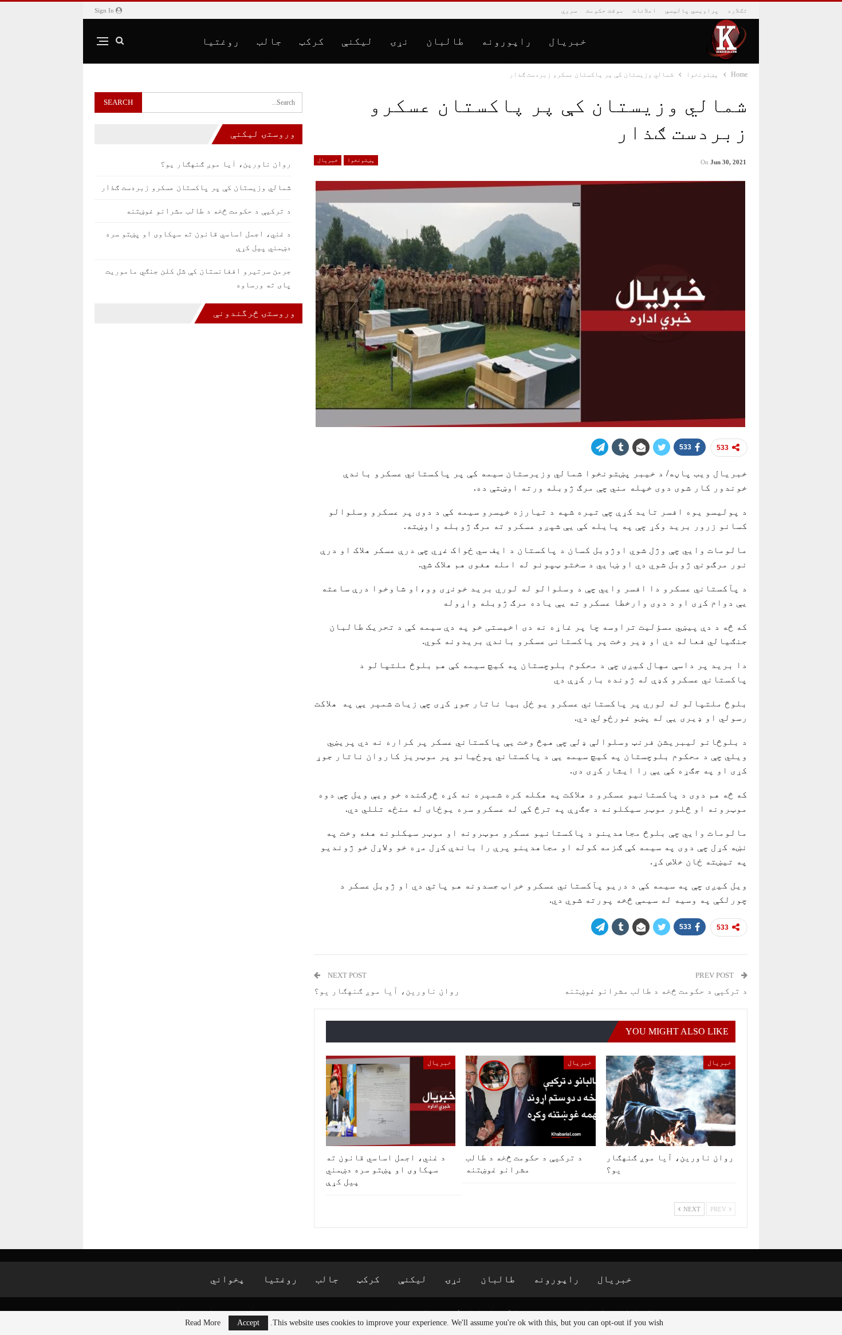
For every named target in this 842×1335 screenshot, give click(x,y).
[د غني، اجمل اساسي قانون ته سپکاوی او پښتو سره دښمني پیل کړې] (390, 1101)
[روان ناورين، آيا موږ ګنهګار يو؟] (670, 1101)
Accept (248, 1322)
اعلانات (644, 10)
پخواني (227, 1279)
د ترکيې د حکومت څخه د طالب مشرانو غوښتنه (655, 991)
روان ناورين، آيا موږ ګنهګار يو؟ (386, 991)
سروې (569, 10)
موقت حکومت (605, 10)
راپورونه (506, 41)
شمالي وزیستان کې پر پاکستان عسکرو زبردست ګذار (196, 187)
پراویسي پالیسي (692, 10)
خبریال (568, 41)
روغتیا (220, 41)
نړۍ (399, 41)
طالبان (445, 41)
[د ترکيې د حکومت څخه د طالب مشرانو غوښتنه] (530, 1101)
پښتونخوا (361, 160)
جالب (269, 41)
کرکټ (311, 41)
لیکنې (357, 41)
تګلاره (737, 10)
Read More (203, 1323)
